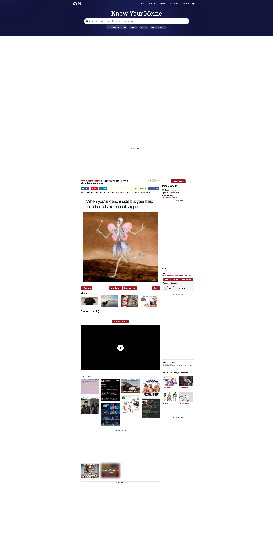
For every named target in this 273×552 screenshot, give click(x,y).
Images (133, 28)
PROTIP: (84, 192)
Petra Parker (167, 387)
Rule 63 (165, 403)
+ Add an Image (178, 181)
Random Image (130, 288)
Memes (144, 28)
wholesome (188, 276)
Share (86, 188)
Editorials (173, 3)
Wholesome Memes (91, 180)
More (185, 3)
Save (95, 188)
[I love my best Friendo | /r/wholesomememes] (120, 239)
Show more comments (120, 321)
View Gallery (115, 288)
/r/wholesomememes (170, 276)
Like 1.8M (154, 188)
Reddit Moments (173, 287)
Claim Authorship (171, 279)
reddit (181, 276)
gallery (115, 192)
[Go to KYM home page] (77, 4)
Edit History (186, 279)
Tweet (104, 188)
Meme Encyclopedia (145, 3)
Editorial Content (158, 28)
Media (162, 3)
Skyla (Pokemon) (184, 387)
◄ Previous (86, 288)
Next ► (156, 288)
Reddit (164, 271)
